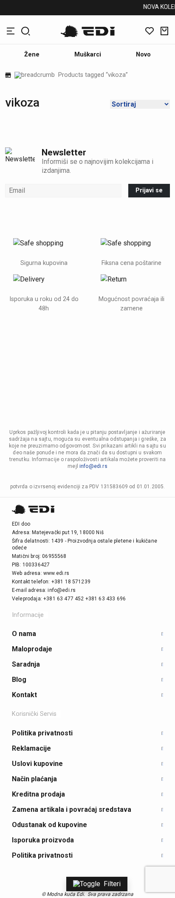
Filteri (112, 884)
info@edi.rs (93, 466)
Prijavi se (149, 190)
